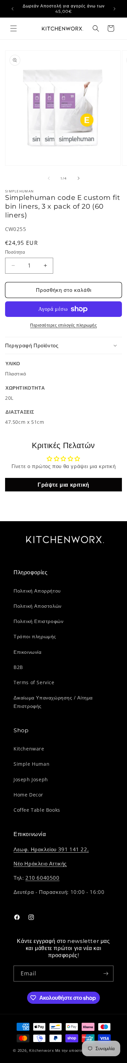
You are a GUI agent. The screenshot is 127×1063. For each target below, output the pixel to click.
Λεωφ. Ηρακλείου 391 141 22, (51, 849)
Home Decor (28, 794)
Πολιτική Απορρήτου (37, 590)
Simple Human (31, 764)
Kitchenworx (41, 1050)
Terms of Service (34, 682)
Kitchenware (29, 748)
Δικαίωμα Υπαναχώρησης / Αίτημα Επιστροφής (53, 701)
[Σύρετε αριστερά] (48, 178)
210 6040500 (42, 877)
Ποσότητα (15, 252)
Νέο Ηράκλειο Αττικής (40, 863)
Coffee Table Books (37, 810)
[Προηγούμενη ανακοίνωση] (12, 8)
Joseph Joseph (31, 779)
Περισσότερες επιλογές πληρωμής (63, 325)
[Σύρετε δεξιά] (78, 178)
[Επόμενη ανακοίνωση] (114, 8)
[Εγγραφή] (105, 973)
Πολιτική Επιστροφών (38, 621)
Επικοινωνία (28, 652)
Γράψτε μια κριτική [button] (63, 484)
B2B (18, 667)
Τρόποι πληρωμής (35, 636)
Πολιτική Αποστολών (38, 606)
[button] (13, 28)
